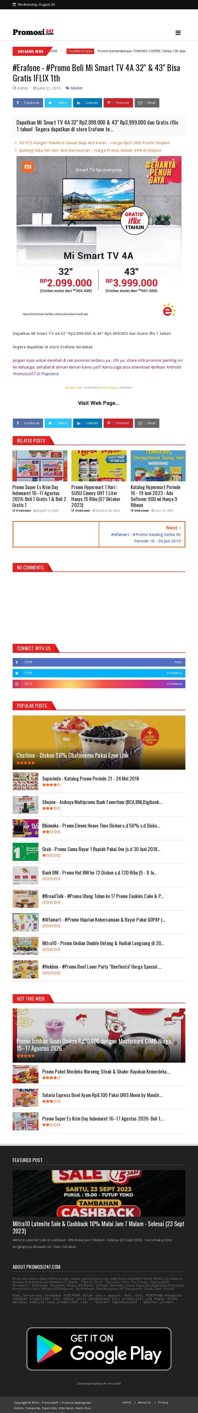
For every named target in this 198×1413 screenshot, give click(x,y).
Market (77, 88)
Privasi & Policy (50, 13)
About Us (144, 1402)
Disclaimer (79, 13)
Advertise (103, 13)
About (123, 13)
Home (25, 13)
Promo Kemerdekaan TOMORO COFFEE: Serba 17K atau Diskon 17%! (112, 51)
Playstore (49, 373)
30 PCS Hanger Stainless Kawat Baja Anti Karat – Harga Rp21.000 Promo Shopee (94, 142)
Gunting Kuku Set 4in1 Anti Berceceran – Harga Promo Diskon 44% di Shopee (90, 150)
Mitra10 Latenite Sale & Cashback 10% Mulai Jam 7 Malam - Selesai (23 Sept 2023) (99, 1227)
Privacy (163, 1402)
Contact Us (145, 13)
